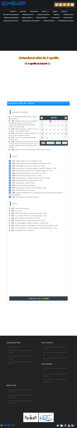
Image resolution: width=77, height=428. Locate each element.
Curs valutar (55, 17)
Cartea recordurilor (43, 14)
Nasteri (58, 143)
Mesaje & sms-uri (28, 14)
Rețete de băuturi (41, 17)
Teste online (34, 11)
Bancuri (64, 11)
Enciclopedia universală (65, 21)
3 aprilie (45, 298)
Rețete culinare (27, 17)
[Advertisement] (38, 36)
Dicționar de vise (49, 21)
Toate (43, 143)
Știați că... (45, 11)
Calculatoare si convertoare (30, 21)
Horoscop (23, 11)
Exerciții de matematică (10, 14)
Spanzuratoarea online (11, 21)
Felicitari (13, 11)
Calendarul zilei (68, 14)
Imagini (54, 11)
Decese (64, 143)
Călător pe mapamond (11, 17)
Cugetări (56, 14)
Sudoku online (68, 17)
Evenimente (50, 143)
